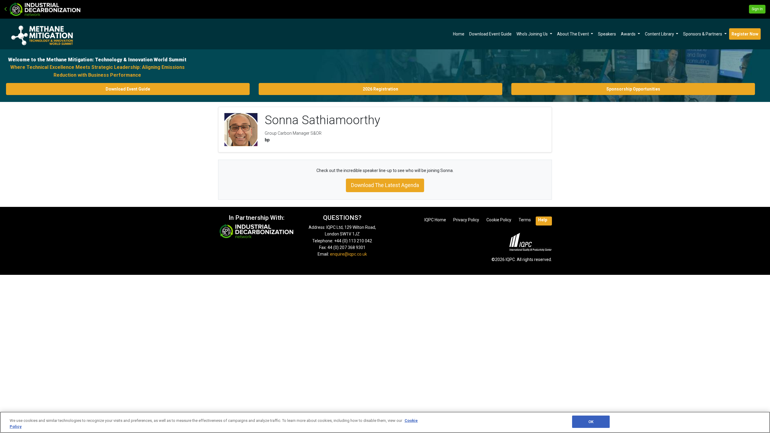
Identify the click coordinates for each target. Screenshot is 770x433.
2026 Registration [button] (380, 89)
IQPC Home (435, 219)
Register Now (745, 34)
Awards (628, 34)
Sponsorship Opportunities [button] (633, 89)
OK (590, 421)
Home (458, 34)
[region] (385, 422)
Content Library (660, 34)
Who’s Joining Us (532, 34)
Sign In (757, 9)
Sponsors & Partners (703, 34)
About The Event (573, 34)
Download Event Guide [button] (128, 89)
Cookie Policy (498, 219)
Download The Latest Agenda (385, 185)
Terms (525, 219)
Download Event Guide (490, 34)
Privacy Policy (466, 219)
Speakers (607, 34)
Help (542, 219)
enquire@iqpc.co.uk (348, 254)
